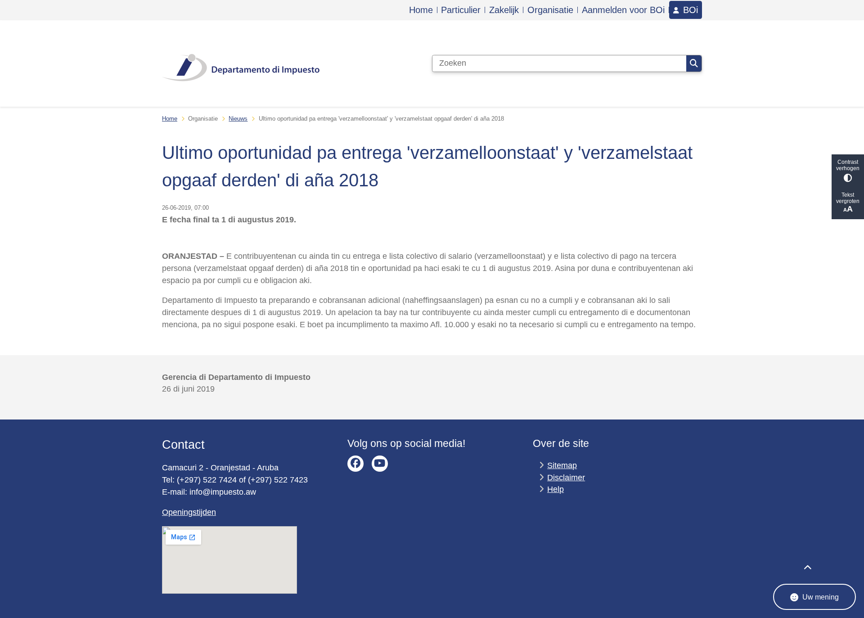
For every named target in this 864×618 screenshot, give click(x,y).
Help (555, 489)
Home (169, 118)
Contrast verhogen (848, 165)
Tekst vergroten (848, 198)
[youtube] (380, 464)
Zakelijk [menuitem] (504, 10)
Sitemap (562, 465)
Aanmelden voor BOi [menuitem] (623, 10)
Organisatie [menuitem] (550, 10)
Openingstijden (189, 512)
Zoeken (694, 63)
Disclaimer (566, 477)
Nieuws (238, 118)
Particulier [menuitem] (461, 10)
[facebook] (355, 464)
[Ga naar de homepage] (241, 63)
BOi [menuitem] (690, 10)
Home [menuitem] (421, 10)
